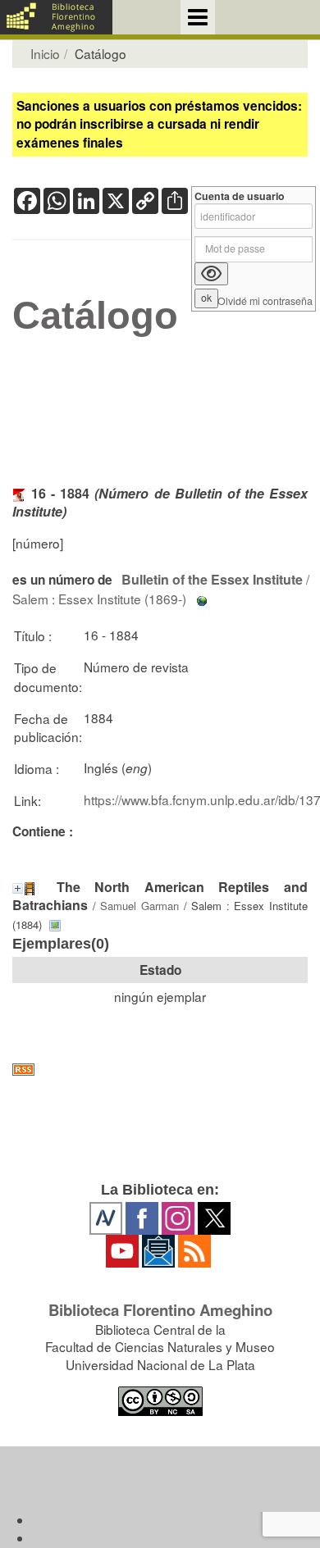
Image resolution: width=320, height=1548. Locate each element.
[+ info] (17, 888)
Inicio (45, 53)
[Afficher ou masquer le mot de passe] (211, 273)
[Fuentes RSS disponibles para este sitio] (160, 1069)
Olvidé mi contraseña (265, 301)
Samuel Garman (139, 905)
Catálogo (95, 315)
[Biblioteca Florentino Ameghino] (56, 17)
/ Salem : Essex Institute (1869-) (160, 589)
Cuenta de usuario (239, 196)
